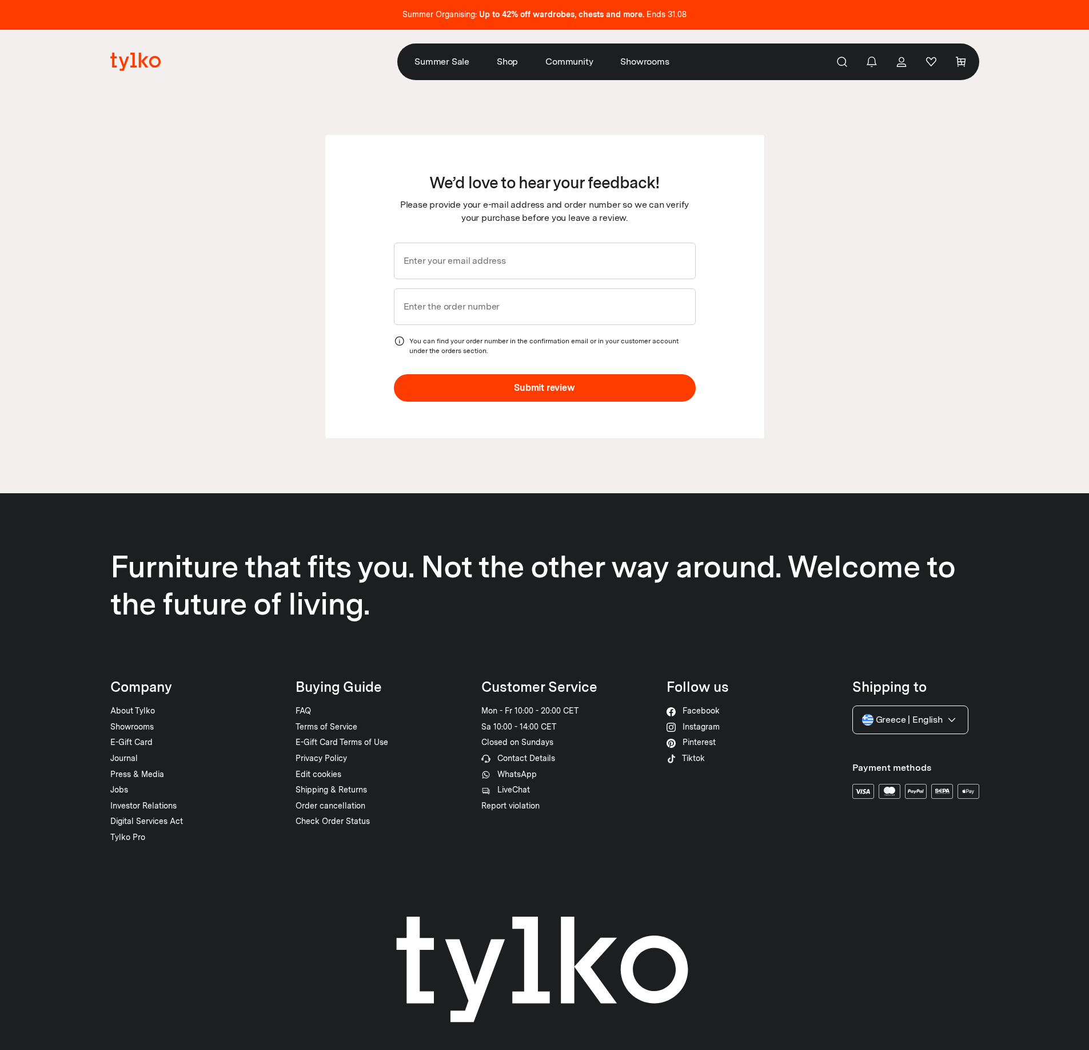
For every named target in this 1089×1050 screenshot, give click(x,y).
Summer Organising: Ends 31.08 (544, 14)
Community (569, 61)
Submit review (544, 387)
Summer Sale (441, 61)
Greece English (909, 719)
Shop (507, 61)
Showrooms (644, 61)
